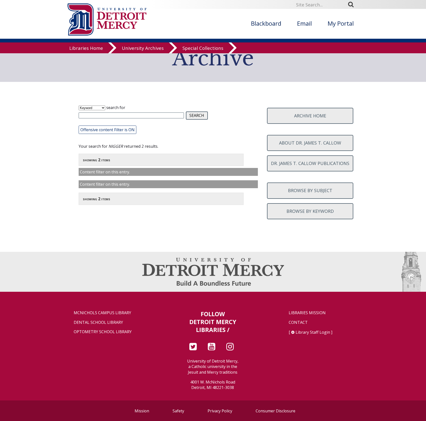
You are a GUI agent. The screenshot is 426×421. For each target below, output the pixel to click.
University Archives (143, 48)
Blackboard (266, 23)
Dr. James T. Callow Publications (310, 163)
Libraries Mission (307, 313)
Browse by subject (310, 190)
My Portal (341, 23)
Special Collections (202, 48)
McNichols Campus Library (102, 313)
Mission (142, 411)
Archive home (310, 116)
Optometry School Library (103, 331)
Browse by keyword (310, 211)
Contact (298, 322)
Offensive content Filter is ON (107, 129)
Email (304, 23)
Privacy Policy (220, 411)
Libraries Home (86, 48)
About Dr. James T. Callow (310, 143)
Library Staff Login (313, 332)
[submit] (352, 4)
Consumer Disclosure (275, 411)
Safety (178, 411)
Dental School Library (98, 322)
